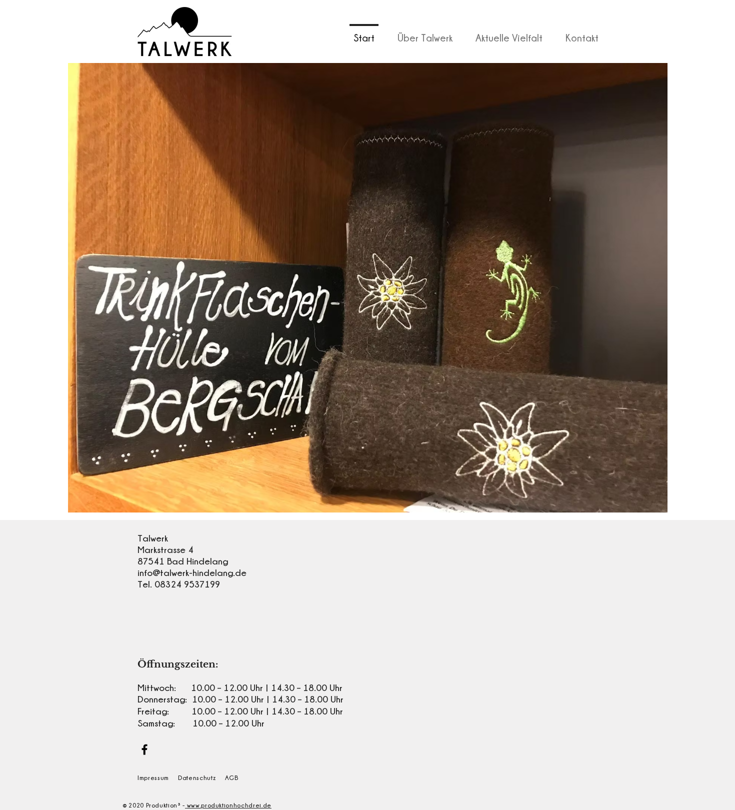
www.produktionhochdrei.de (228, 805)
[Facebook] (145, 749)
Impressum (153, 777)
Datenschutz (197, 777)
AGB (231, 777)
